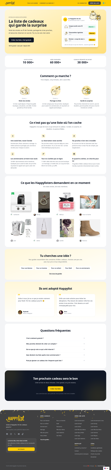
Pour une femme (26, 268)
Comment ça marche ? (47, 3)
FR (107, 468)
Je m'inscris (21, 449)
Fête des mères (60, 429)
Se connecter (82, 3)
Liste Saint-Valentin (80, 438)
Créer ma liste (94, 3)
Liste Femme (94, 426)
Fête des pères (44, 432)
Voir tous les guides (55, 274)
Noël (57, 423)
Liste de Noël (78, 423)
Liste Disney (94, 423)
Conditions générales (96, 448)
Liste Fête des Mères (80, 429)
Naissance (59, 426)
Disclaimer (93, 457)
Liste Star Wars (95, 438)
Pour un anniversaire (83, 268)
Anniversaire (43, 426)
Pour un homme (41, 268)
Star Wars (59, 435)
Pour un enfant (56, 268)
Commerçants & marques (81, 454)
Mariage (42, 429)
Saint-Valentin (60, 432)
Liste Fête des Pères (96, 429)
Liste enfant (78, 426)
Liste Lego (77, 435)
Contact (77, 451)
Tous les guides (32, 3)
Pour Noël (68, 268)
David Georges (101, 466)
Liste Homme (94, 432)
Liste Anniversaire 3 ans (97, 420)
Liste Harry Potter (79, 432)
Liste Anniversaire (79, 420)
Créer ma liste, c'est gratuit (21, 40)
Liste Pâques (94, 435)
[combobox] (106, 468)
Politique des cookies (96, 451)
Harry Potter (43, 435)
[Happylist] (10, 3)
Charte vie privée (95, 454)
